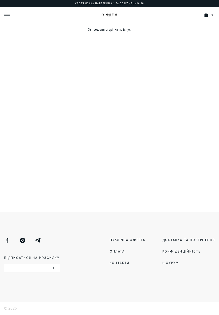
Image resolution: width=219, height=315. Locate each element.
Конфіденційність (181, 251)
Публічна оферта (128, 240)
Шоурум (170, 263)
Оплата (117, 251)
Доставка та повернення (188, 240)
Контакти (120, 263)
